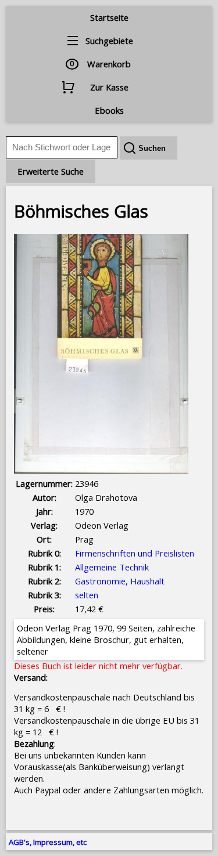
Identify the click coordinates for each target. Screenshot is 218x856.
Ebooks (109, 110)
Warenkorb (109, 64)
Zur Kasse (109, 87)
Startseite (109, 17)
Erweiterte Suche (50, 171)
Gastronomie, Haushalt (120, 581)
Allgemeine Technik (112, 567)
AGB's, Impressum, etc (48, 842)
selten (86, 595)
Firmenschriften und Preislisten (134, 553)
